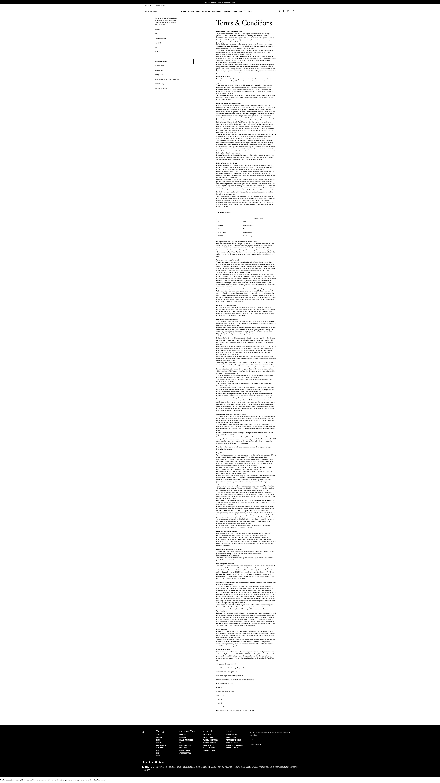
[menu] (217, 11)
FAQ (156, 47)
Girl (242, 11)
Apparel (191, 11)
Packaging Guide (209, 748)
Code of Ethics (159, 66)
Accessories (216, 11)
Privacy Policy (159, 75)
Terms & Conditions (161, 61)
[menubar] (217, 11)
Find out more (101, 780)
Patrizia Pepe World (211, 740)
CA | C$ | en (148, 6)
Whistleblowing (159, 84)
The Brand (207, 735)
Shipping (157, 29)
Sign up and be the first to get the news (220, 2)
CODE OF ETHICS (232, 743)
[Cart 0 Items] (293, 11)
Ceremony (227, 11)
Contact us (158, 52)
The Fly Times (208, 737)
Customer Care (185, 745)
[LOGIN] (284, 11)
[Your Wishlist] (288, 12)
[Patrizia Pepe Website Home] (151, 11)
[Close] (435, 2)
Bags (198, 11)
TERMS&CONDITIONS (233, 740)
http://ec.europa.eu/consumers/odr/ (227, 556)
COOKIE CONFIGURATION (234, 745)
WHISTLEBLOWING (232, 748)
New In (183, 11)
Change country (209, 750)
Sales (250, 11)
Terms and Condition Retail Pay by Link (167, 79)
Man (235, 11)
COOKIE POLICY (231, 735)
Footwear (206, 11)
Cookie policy (159, 70)
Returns (157, 34)
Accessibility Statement (162, 88)
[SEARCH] (279, 11)
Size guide (183, 748)
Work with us (208, 745)
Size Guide (158, 43)
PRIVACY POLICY (232, 737)
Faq (180, 743)
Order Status (184, 750)
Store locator (185, 753)
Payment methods (160, 38)
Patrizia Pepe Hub (209, 743)
